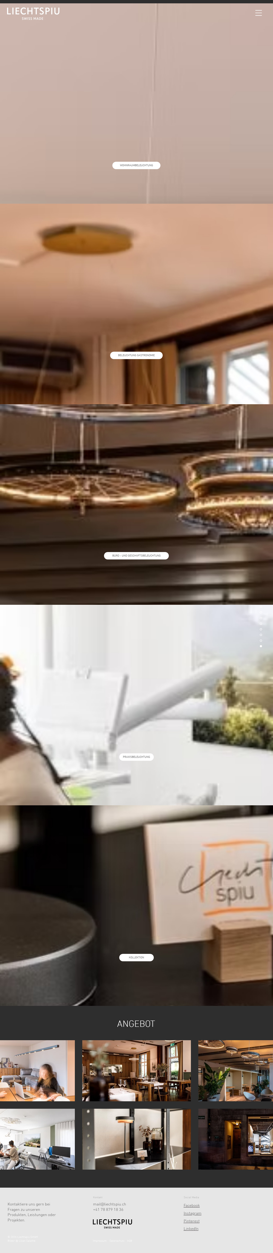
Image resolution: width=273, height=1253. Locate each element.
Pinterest (192, 1221)
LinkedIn (191, 1228)
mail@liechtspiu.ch (109, 1204)
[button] (258, 13)
